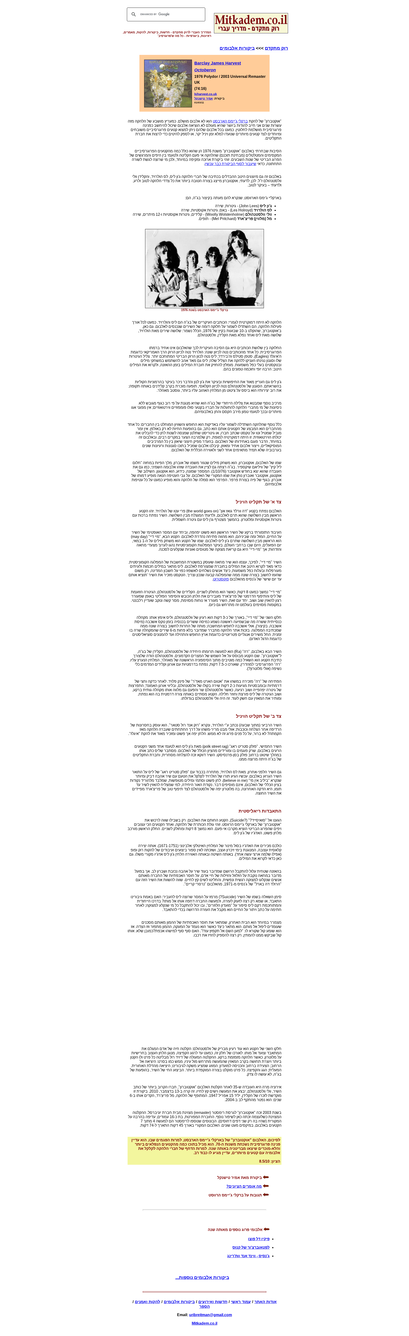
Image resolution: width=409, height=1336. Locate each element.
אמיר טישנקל (203, 98)
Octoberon (205, 70)
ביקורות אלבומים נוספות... (202, 1277)
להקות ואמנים (147, 1302)
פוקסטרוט (221, 579)
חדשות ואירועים (212, 1302)
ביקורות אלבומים (237, 48)
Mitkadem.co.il (204, 1323)
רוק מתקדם (276, 48)
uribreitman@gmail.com (210, 1315)
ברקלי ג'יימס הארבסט (230, 121)
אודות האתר (265, 1302)
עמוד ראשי (241, 1302)
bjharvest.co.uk (205, 94)
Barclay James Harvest (217, 63)
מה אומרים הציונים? (244, 1186)
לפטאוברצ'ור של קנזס (251, 1247)
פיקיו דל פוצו (259, 1239)
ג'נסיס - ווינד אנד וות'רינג (248, 1256)
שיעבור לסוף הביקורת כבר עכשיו (230, 164)
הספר (204, 1306)
